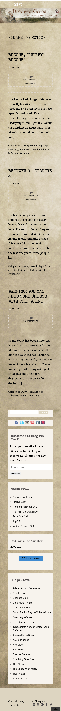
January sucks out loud (30, 149)
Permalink (25, 153)
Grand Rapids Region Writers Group (32, 612)
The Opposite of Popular (25, 669)
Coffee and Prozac (22, 602)
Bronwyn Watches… (23, 497)
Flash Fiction (19, 502)
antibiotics (39, 392)
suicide (42, 270)
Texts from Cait (20, 516)
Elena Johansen (21, 607)
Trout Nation (19, 673)
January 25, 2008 (30, 199)
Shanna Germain (22, 654)
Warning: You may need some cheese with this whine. (27, 297)
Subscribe (15, 473)
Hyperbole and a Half (24, 622)
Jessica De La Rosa (23, 635)
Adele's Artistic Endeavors (26, 588)
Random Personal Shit (25, 506)
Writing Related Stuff (23, 526)
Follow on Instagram (32, 558)
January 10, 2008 (30, 325)
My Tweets (15, 547)
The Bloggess (20, 664)
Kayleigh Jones (21, 640)
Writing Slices (20, 678)
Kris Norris (18, 649)
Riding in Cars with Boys (26, 511)
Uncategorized (29, 145)
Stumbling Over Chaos (25, 659)
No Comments (30, 80)
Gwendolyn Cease (22, 617)
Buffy (24, 392)
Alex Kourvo (19, 593)
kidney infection (28, 270)
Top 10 (16, 521)
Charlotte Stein (20, 598)
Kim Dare (18, 644)
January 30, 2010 (30, 83)
